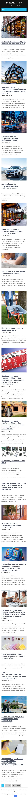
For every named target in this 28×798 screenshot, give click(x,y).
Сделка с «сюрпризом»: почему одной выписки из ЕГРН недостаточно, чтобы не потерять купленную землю (13, 614)
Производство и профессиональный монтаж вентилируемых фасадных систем (13, 90)
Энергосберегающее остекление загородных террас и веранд (12, 231)
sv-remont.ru (14, 2)
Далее (18, 785)
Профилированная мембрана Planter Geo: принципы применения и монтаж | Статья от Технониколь (12, 380)
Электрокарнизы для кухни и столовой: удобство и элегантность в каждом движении (13, 486)
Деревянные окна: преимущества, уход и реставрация (11, 525)
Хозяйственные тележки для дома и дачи (12, 329)
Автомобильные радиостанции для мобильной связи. (9, 138)
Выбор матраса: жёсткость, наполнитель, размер (13, 272)
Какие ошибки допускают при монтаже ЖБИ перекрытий (12, 719)
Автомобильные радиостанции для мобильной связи (9, 186)
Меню (3, 9)
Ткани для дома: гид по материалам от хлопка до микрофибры (12, 656)
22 (13, 785)
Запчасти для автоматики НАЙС (13, 462)
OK (15, 796)
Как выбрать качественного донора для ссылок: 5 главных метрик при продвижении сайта (13, 567)
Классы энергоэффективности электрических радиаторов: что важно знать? (13, 675)
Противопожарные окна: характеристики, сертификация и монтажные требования (12, 761)
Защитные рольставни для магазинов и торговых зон (13, 43)
